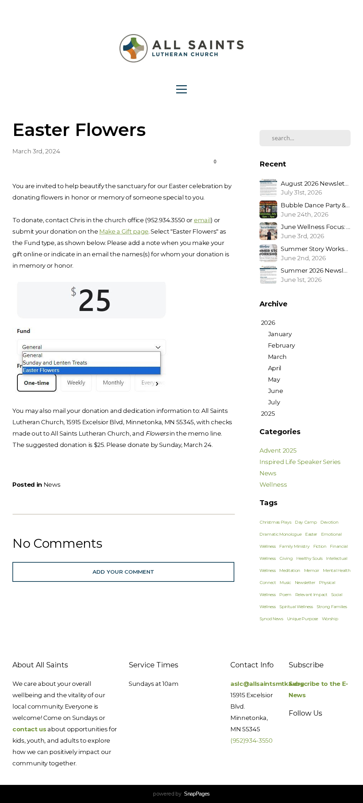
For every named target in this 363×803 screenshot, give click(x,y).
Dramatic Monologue (280, 534)
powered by (181, 794)
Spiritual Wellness (296, 606)
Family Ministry (294, 546)
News (52, 484)
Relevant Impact (311, 594)
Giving (285, 558)
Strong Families (332, 606)
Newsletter (305, 582)
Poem (285, 594)
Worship (330, 618)
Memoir (311, 570)
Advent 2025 (277, 450)
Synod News (271, 618)
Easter (311, 534)
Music (285, 582)
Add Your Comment (124, 571)
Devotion (329, 522)
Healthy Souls (309, 558)
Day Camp (306, 522)
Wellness (273, 484)
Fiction (319, 546)
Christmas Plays (275, 522)
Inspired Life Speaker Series (300, 461)
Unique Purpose (302, 618)
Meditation (289, 570)
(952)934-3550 (251, 740)
